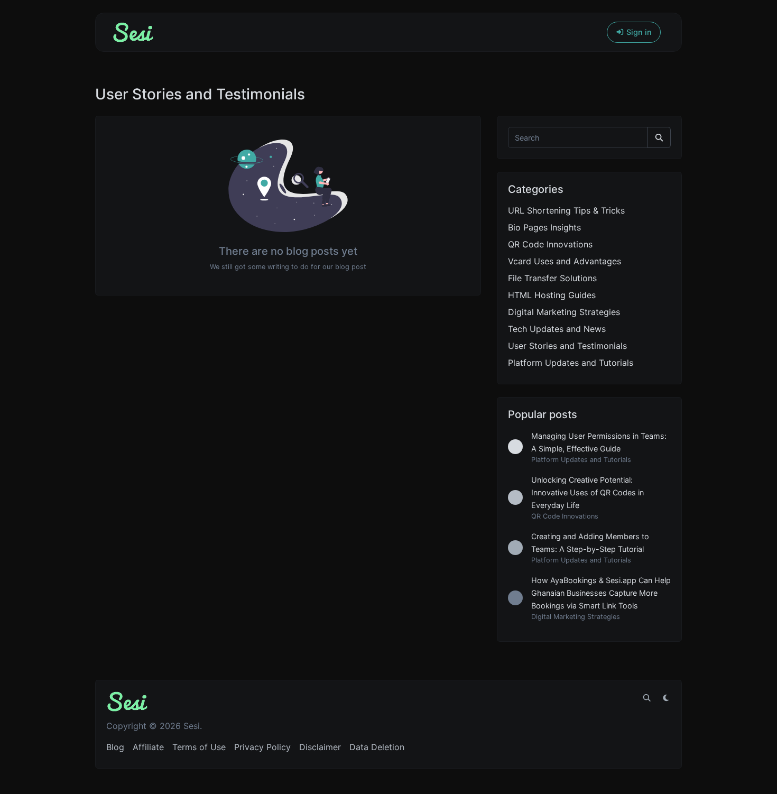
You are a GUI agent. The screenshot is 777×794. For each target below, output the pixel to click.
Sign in (638, 31)
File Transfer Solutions (552, 278)
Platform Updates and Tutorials (570, 362)
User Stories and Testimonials (567, 345)
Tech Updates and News (557, 329)
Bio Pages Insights (544, 227)
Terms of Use (199, 747)
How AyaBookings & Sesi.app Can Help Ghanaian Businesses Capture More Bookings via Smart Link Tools (601, 593)
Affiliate (148, 747)
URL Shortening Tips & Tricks (566, 210)
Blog (115, 747)
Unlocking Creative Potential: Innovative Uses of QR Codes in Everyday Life (587, 492)
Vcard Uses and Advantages (564, 261)
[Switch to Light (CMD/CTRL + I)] (666, 698)
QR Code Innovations (550, 244)
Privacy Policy (262, 747)
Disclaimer (320, 747)
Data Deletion (376, 747)
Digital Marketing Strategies (564, 312)
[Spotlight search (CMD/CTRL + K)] (647, 698)
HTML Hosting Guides (552, 295)
